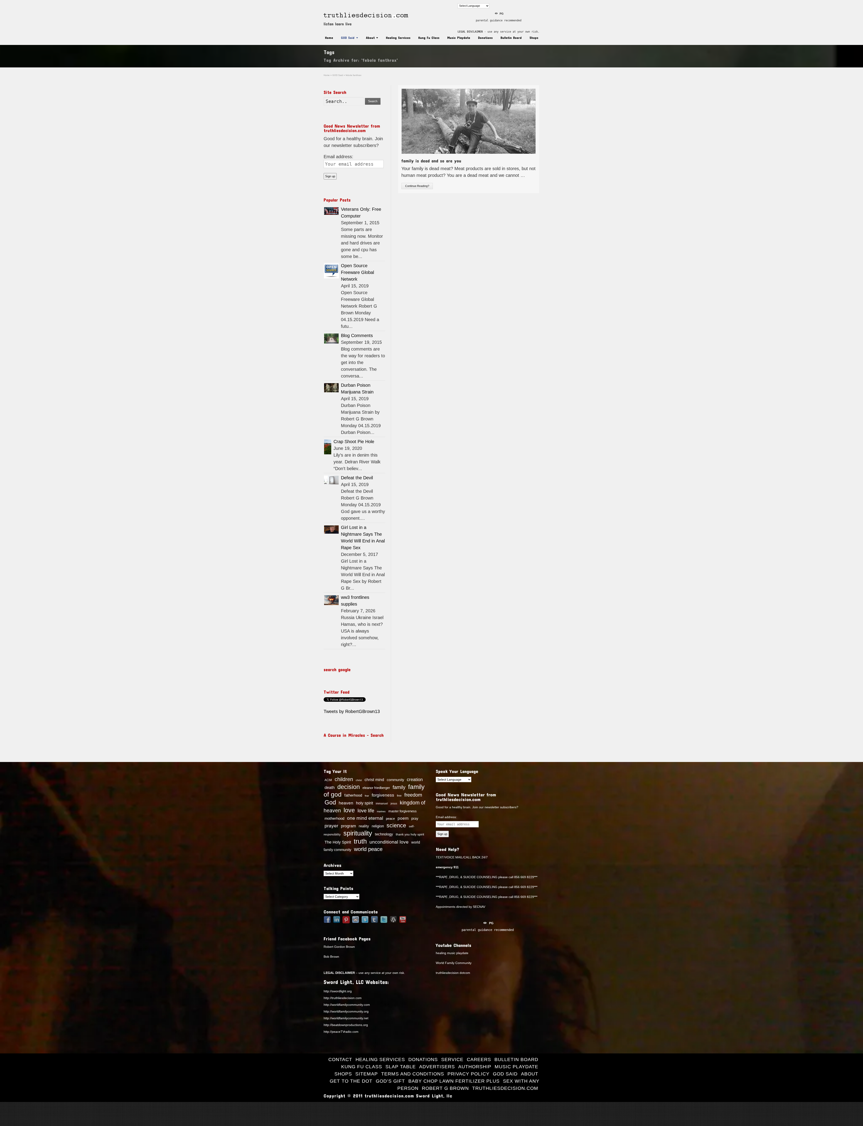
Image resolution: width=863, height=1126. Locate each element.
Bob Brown (331, 956)
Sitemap (366, 1073)
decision (348, 787)
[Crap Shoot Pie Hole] (328, 447)
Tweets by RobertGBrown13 (352, 711)
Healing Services (398, 38)
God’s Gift (390, 1081)
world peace (368, 849)
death (330, 787)
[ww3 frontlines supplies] (331, 600)
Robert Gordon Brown (339, 946)
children (344, 779)
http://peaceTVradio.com (341, 1031)
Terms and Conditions (412, 1073)
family (399, 787)
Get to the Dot (351, 1081)
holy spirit (364, 803)
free (399, 795)
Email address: (338, 156)
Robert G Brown (445, 1088)
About (370, 38)
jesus (394, 803)
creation (415, 779)
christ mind (374, 779)
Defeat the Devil (357, 477)
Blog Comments (357, 335)
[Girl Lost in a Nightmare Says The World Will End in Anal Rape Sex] (331, 529)
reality (364, 826)
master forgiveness (402, 811)
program (348, 826)
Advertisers (437, 1066)
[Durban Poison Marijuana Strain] (331, 388)
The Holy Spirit (338, 842)
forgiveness (383, 795)
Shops (533, 38)
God (330, 802)
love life (366, 810)
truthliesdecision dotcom (453, 973)
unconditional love (389, 841)
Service (452, 1059)
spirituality (357, 833)
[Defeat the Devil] (331, 480)
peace (390, 818)
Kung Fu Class (428, 38)
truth (360, 841)
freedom (413, 795)
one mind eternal (365, 818)
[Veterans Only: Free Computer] (331, 211)
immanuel (382, 803)
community (395, 780)
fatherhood (353, 795)
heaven (346, 802)
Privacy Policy (468, 1073)
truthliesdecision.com (505, 1088)
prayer (331, 825)
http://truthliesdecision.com (343, 998)
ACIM (328, 780)
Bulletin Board (511, 38)
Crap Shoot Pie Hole (354, 441)
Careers (479, 1059)
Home (329, 38)
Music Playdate (458, 38)
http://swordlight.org (338, 991)
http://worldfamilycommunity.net (346, 1018)
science (396, 825)
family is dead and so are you (431, 160)
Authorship (474, 1066)
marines (381, 811)
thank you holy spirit (410, 834)
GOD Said (347, 38)
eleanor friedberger (376, 788)
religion (378, 826)
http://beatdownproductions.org (346, 1025)
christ (359, 780)
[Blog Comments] (331, 338)
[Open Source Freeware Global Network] (331, 271)
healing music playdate (452, 953)
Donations (485, 38)
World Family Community (454, 963)
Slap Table (400, 1066)
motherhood (334, 818)
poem (403, 818)
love (349, 810)
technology (384, 834)
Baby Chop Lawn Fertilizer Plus (454, 1081)
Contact (340, 1059)
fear (367, 795)
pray (414, 818)
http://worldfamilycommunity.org (346, 1011)
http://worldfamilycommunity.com (347, 1004)
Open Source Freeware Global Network (357, 272)
